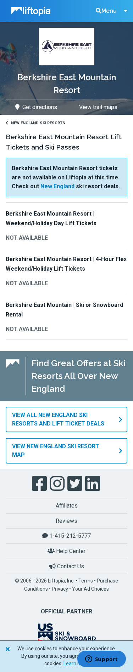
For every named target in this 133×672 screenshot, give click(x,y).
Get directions (39, 107)
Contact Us (70, 566)
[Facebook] (40, 484)
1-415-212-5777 (69, 535)
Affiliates (67, 505)
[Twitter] (75, 484)
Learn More (76, 663)
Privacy (60, 589)
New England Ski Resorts (38, 123)
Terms (85, 581)
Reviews (66, 520)
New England (57, 186)
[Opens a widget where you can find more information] (101, 659)
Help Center (70, 551)
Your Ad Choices (90, 589)
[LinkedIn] (93, 484)
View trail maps (98, 107)
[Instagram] (58, 484)
